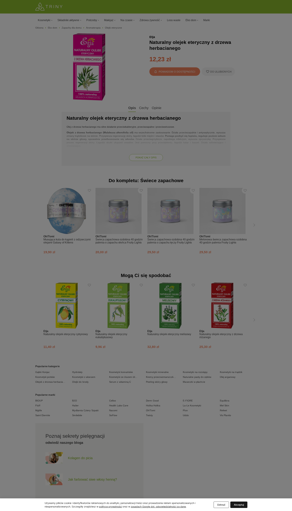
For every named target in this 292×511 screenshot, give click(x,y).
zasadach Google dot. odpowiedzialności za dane (158, 506)
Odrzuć (221, 504)
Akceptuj (239, 504)
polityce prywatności (110, 506)
